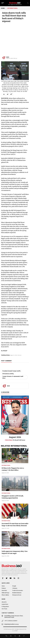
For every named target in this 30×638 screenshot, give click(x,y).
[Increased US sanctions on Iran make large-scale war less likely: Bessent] (15, 511)
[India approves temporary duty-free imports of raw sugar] (15, 538)
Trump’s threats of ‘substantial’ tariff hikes (12, 377)
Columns (14, 588)
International (6, 465)
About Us (4, 602)
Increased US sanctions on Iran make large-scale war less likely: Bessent (15, 524)
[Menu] (3, 3)
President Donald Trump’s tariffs (11, 371)
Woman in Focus (16, 595)
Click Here (8, 440)
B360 (7, 57)
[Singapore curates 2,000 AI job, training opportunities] (15, 483)
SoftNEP (16, 630)
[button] (6, 636)
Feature (4, 588)
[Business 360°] (15, 3)
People (14, 586)
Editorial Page (5, 592)
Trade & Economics (17, 590)
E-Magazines (5, 606)
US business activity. (8, 373)
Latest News (5, 604)
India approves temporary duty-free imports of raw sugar (14, 552)
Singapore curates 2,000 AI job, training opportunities (12, 497)
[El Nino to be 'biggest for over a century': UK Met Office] (15, 455)
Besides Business (16, 592)
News (3, 586)
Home (3, 8)
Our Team (4, 608)
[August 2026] (15, 415)
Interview (4, 590)
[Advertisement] (15, 40)
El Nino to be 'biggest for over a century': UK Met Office (13, 469)
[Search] (27, 3)
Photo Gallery (5, 595)
